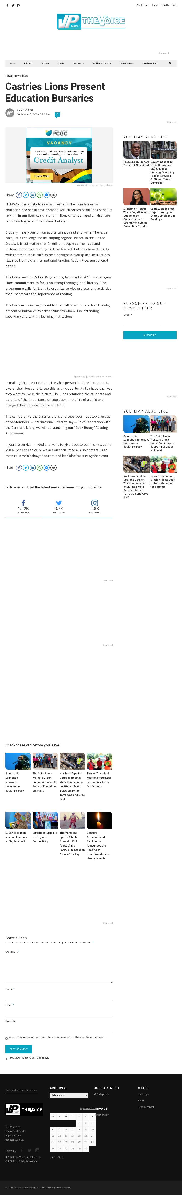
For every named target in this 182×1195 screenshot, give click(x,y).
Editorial (28, 63)
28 (72, 1149)
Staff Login (142, 5)
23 (85, 1142)
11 (53, 1136)
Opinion (45, 63)
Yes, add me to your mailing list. (29, 1057)
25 (53, 1149)
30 (85, 1149)
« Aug (53, 1157)
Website (10, 1021)
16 (85, 1136)
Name (10, 989)
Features (77, 63)
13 (66, 1136)
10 (92, 1130)
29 (79, 1149)
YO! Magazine (101, 1094)
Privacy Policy (101, 1115)
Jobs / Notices (127, 63)
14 (72, 1136)
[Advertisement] (105, 43)
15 (79, 1136)
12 (59, 1136)
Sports (61, 63)
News (12, 63)
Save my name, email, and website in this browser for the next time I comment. (57, 1037)
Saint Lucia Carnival (101, 63)
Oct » (61, 1157)
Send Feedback (169, 5)
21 (72, 1142)
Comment (12, 951)
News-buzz (21, 75)
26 (59, 1149)
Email (155, 5)
